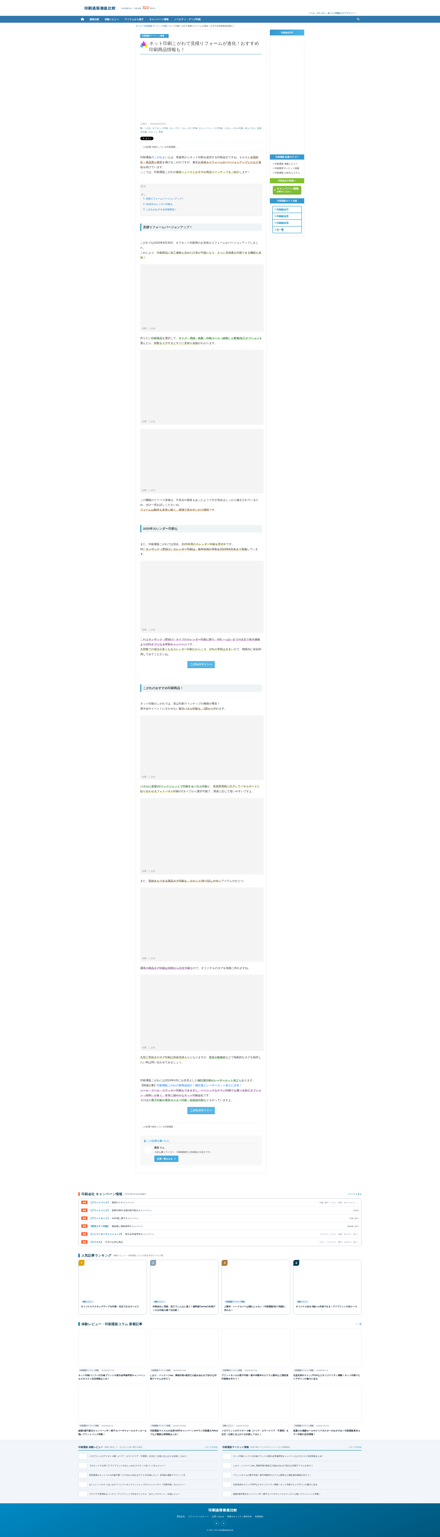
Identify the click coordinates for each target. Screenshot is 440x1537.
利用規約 (259, 1516)
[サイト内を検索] (358, 19)
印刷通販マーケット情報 (155, 26)
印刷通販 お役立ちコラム (287, 173)
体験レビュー (112, 19)
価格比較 (94, 19)
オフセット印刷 (160, 128)
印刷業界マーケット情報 (286, 168)
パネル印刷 (237, 128)
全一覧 (280, 229)
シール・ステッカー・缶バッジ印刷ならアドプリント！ (332, 13)
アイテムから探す (134, 19)
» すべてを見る (355, 1194)
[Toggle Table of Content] (143, 195)
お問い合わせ (218, 1516)
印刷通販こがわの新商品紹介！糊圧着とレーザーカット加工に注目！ (199, 1085)
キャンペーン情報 (159, 19)
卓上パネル (250, 128)
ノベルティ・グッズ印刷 (187, 19)
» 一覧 (359, 1324)
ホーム (82, 19)
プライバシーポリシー (198, 1516)
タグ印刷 (218, 128)
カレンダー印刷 (189, 128)
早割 (161, 132)
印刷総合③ (282, 222)
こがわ (147, 128)
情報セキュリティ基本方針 (239, 1516)
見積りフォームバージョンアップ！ (165, 198)
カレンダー (174, 128)
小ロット (152, 132)
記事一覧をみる (165, 1158)
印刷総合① (282, 209)
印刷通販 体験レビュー (286, 164)
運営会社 (181, 1516)
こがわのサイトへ (201, 664)
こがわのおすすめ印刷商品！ (161, 209)
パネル (227, 128)
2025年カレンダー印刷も (159, 204)
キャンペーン (205, 128)
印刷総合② (282, 216)
